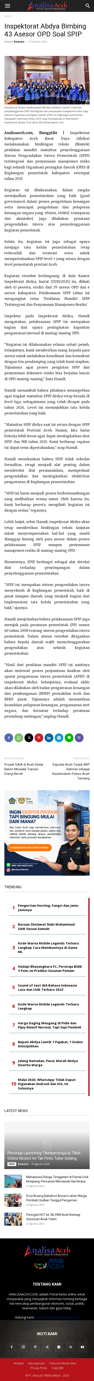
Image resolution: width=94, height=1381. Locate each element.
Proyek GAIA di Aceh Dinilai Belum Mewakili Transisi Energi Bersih (23, 769)
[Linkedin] (49, 737)
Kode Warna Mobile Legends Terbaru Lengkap (48, 1006)
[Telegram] (59, 737)
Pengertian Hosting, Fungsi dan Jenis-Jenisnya (48, 907)
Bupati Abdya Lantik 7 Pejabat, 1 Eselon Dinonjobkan (50, 1044)
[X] (28, 737)
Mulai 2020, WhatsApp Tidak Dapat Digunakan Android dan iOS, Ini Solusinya (47, 1084)
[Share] (47, 1347)
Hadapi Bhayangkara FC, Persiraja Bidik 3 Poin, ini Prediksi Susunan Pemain (50, 968)
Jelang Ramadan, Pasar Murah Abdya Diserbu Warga (48, 1063)
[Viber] (79, 737)
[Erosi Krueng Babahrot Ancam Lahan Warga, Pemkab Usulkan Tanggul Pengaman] (13, 1200)
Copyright (57, 1368)
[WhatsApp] (18, 737)
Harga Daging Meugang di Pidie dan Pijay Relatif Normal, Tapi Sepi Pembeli (49, 1025)
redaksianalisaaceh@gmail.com (57, 1317)
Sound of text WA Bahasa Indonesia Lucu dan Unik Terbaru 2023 (47, 987)
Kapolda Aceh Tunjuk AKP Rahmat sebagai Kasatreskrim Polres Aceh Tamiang (71, 771)
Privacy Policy (39, 1368)
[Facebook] (8, 737)
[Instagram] (23, 1347)
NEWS (7, 16)
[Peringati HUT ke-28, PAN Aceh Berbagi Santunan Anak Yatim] (13, 1219)
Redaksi (19, 41)
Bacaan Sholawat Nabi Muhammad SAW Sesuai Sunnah (46, 926)
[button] (7, 6)
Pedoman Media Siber (63, 1363)
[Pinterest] (39, 737)
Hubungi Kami (36, 1363)
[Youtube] (82, 1347)
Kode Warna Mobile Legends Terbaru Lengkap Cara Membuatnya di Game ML (48, 947)
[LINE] (69, 737)
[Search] (88, 6)
